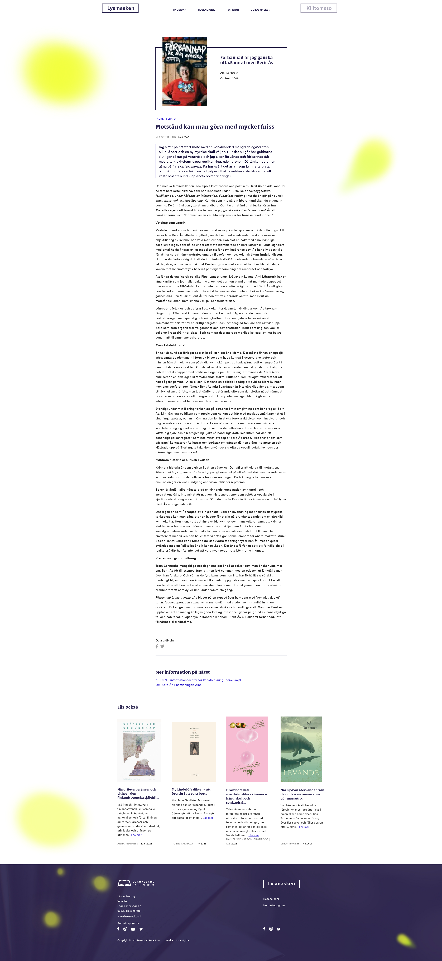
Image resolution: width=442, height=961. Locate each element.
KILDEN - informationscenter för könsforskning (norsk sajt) (198, 680)
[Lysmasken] (120, 12)
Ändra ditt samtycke (177, 940)
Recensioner (207, 9)
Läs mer (136, 835)
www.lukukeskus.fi (129, 916)
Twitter (162, 646)
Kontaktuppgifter (128, 923)
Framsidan (179, 9)
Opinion (233, 9)
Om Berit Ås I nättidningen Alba (179, 684)
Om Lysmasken (261, 9)
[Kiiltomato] (318, 12)
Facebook (158, 646)
